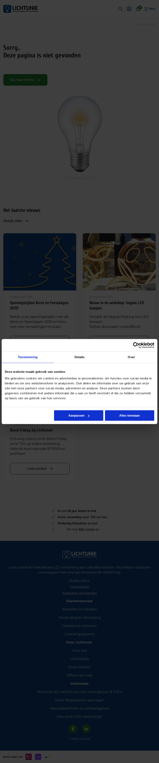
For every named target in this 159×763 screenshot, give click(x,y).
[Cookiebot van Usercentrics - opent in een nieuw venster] (136, 345)
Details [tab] (80, 357)
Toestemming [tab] (27, 357)
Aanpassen (76, 415)
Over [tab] (131, 357)
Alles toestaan (129, 415)
